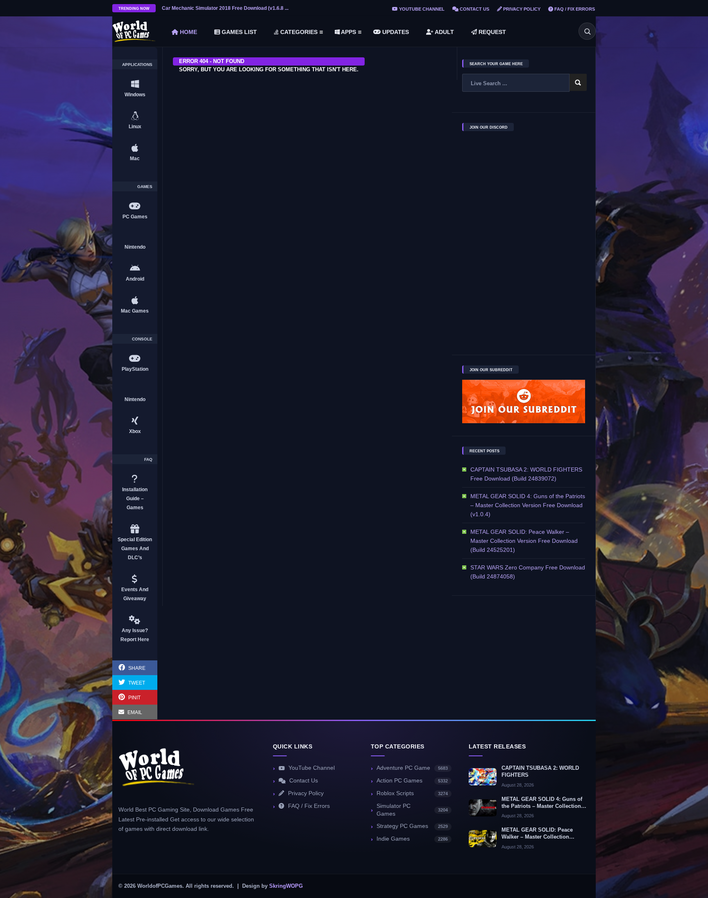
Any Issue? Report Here (134, 635)
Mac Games (135, 311)
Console (142, 339)
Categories (298, 32)
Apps (348, 32)
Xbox (135, 431)
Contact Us (473, 9)
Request (491, 32)
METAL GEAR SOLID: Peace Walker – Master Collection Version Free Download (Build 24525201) (524, 540)
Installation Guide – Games (135, 498)
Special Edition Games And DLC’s (135, 548)
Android (135, 279)
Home (187, 32)
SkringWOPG (286, 886)
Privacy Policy (521, 9)
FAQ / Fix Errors (574, 9)
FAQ (148, 460)
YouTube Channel (421, 9)
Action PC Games (412, 781)
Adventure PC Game (412, 768)
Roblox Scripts (412, 793)
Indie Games (412, 839)
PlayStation (135, 369)
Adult (443, 32)
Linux (135, 126)
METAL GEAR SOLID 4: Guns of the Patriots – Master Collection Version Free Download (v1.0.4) (527, 505)
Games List (238, 32)
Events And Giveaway (134, 594)
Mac (135, 158)
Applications (137, 65)
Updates (395, 32)
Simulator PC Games (412, 810)
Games (144, 187)
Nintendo (135, 247)
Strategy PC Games (412, 826)
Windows (135, 95)
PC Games (135, 217)
